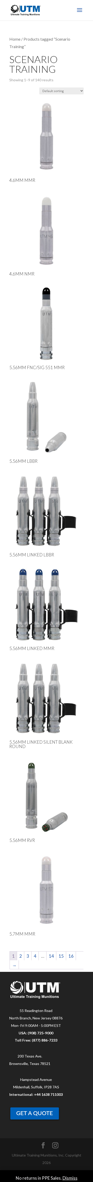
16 (71, 956)
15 (61, 956)
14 (51, 956)
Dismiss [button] (70, 1178)
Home (14, 39)
